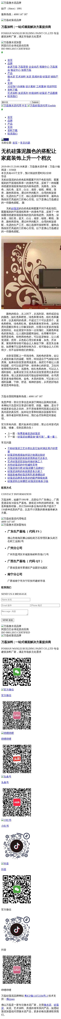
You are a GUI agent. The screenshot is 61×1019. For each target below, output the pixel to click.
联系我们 (13, 96)
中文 (24, 105)
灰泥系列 (23, 93)
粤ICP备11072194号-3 (36, 995)
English (52, 105)
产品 (10, 73)
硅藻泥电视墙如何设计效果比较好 (26, 455)
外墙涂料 (34, 93)
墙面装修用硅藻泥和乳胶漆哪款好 (26, 474)
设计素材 (30, 86)
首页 (10, 60)
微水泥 (11, 76)
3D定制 (12, 86)
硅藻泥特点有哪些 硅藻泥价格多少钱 (28, 481)
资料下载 (13, 89)
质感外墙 (37, 76)
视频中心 (44, 66)
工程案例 (41, 86)
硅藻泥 (46, 76)
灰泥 (28, 76)
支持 (10, 83)
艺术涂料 (21, 76)
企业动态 (34, 66)
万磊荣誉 (23, 66)
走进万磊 (13, 66)
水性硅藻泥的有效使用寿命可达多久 (28, 458)
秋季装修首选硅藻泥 (29, 433)
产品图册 (53, 93)
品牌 (10, 63)
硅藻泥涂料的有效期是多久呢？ (25, 471)
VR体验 (20, 86)
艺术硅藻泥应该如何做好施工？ (25, 461)
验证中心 (16, 70)
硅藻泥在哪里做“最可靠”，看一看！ (37, 436)
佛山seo (10, 999)
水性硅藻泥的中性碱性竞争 (23, 464)
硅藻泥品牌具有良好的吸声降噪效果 (28, 478)
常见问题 (25, 142)
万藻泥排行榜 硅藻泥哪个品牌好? (26, 468)
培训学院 (52, 86)
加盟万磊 (26, 70)
